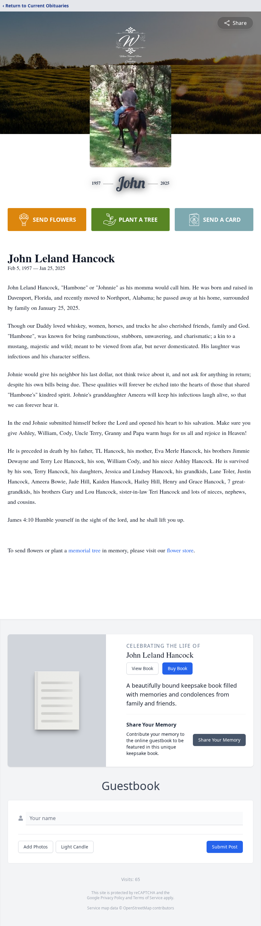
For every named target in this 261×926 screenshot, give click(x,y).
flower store (180, 550)
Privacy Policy (112, 897)
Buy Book (177, 668)
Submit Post (224, 847)
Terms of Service (148, 897)
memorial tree (84, 550)
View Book (142, 668)
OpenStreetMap (137, 908)
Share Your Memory (219, 740)
